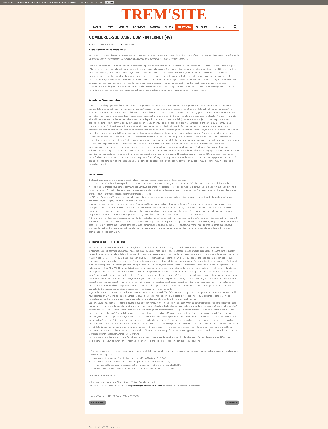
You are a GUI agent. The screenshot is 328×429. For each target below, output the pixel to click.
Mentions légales (113, 427)
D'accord (110, 2)
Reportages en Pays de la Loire (107, 44)
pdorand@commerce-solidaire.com (147, 386)
